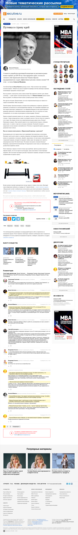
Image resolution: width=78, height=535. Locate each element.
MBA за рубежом (35, 495)
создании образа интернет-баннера (17, 191)
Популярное (57, 145)
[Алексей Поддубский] (55, 66)
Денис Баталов (21, 273)
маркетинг (9, 225)
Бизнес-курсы (34, 499)
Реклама (17, 483)
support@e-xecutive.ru (38, 524)
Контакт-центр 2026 (64, 218)
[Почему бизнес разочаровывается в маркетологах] (39, 460)
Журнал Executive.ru (7, 497)
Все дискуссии (63, 290)
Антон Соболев (62, 119)
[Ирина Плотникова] (61, 71)
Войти (15, 434)
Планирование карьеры (22, 499)
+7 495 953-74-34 (67, 519)
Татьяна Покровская (63, 95)
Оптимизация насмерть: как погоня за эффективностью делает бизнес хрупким (65, 169)
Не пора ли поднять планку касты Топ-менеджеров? (65, 246)
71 (16, 469)
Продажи (47, 499)
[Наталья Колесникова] (66, 66)
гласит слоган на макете (42, 187)
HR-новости (5, 515)
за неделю (58, 149)
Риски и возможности (64, 495)
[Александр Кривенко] (71, 71)
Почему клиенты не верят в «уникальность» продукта (61, 471)
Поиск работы (20, 493)
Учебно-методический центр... (65, 207)
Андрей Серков (40, 275)
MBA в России (34, 493)
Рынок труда (20, 495)
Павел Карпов (61, 131)
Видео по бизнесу (35, 507)
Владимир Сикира (32, 273)
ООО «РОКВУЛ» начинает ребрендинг (61, 233)
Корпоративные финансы (65, 492)
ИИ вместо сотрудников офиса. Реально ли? (64, 269)
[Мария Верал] (71, 66)
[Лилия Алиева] (66, 71)
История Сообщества (7, 495)
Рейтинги (33, 497)
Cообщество (6, 489)
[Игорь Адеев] (55, 76)
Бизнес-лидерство (49, 492)
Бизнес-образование (29, 19)
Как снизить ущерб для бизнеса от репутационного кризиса (65, 117)
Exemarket (47, 503)
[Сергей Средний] (61, 66)
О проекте (6, 483)
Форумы (60, 19)
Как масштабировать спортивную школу (63, 175)
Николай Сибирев (62, 260)
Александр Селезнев (44, 273)
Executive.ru (11, 521)
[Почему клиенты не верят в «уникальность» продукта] (63, 460)
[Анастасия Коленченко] (61, 81)
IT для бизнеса (48, 501)
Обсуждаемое (69, 145)
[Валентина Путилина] (66, 76)
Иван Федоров (61, 177)
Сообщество (12, 19)
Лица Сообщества (7, 492)
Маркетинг (6, 257)
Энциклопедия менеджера (51, 505)
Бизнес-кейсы (34, 501)
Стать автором (58, 13)
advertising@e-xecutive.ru (37, 521)
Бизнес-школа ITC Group (64, 197)
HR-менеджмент (20, 492)
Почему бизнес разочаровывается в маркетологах (20, 261)
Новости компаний (7, 507)
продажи (28, 225)
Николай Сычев (62, 107)
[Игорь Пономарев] (55, 81)
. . (26, 273)
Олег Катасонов (62, 270)
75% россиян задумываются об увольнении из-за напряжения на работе (63, 301)
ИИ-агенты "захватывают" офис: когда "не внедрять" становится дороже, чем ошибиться (65, 256)
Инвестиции (62, 497)
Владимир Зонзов (30, 275)
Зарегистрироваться (30, 209)
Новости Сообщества (8, 513)
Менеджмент (40, 19)
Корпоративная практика (50, 493)
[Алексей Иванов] (71, 76)
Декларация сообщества (28, 483)
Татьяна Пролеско (62, 185)
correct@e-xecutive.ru (8, 237)
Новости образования (8, 511)
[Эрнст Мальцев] (61, 76)
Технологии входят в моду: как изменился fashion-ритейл (65, 105)
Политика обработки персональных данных (12, 525)
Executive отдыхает (7, 499)
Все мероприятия (63, 223)
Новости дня (6, 505)
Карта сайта (30, 525)
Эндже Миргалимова (63, 155)
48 (40, 469)
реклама (17, 225)
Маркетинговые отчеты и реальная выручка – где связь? (65, 93)
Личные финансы (63, 493)
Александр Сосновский (64, 163)
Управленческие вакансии (23, 501)
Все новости (63, 236)
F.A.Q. (11, 483)
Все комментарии (63, 140)
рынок (22, 225)
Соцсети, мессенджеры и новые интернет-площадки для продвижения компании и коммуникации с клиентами (66, 201)
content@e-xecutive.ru (37, 522)
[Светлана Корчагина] (55, 71)
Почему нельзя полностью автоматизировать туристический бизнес (65, 183)
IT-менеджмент (48, 495)
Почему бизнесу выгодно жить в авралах (65, 153)
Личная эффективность (22, 497)
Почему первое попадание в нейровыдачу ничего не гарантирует (65, 129)
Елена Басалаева (62, 248)
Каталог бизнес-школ (36, 509)
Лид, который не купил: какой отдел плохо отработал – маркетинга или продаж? (33, 262)
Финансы (48, 19)
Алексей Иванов (8, 275)
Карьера (19, 19)
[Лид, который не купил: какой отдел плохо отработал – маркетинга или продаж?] (14, 460)
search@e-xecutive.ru (41, 519)
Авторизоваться (18, 209)
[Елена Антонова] (66, 81)
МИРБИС (66, 19)
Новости (54, 19)
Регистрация (71, 13)
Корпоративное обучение (37, 492)
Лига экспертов (6, 493)
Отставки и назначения (8, 509)
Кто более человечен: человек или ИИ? (64, 279)
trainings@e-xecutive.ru (43, 520)
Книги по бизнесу (35, 503)
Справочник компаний (22, 503)
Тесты (32, 505)
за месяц (66, 149)
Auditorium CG (62, 216)
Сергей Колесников (19, 275)
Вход (65, 13)
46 (64, 469)
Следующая (16, 426)
